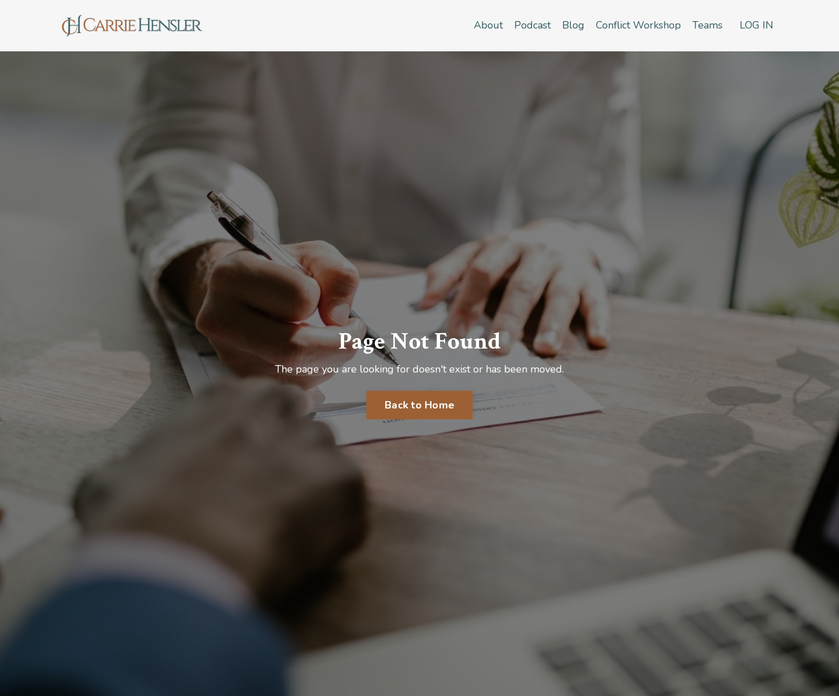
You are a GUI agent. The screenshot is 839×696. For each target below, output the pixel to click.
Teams (707, 25)
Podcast (532, 25)
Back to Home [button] (419, 405)
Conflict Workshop (638, 25)
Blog (573, 25)
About (488, 25)
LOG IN (756, 25)
